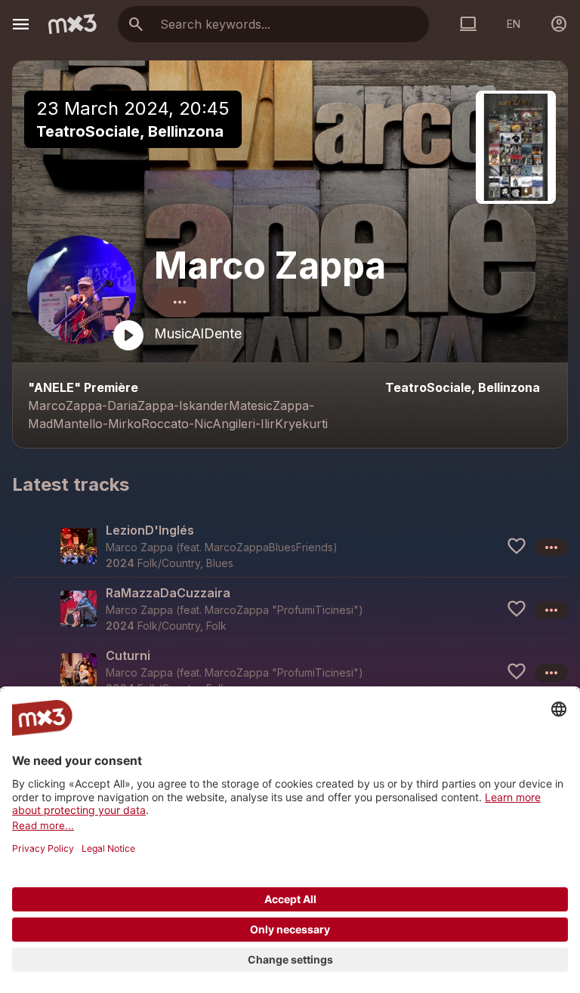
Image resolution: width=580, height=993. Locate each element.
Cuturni (128, 655)
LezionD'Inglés (150, 530)
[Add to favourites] (516, 546)
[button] (290, 546)
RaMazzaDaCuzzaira (168, 592)
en (513, 23)
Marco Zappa (270, 265)
